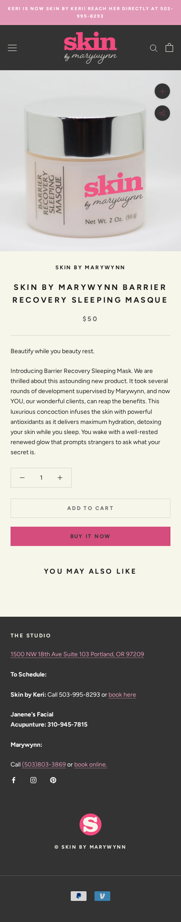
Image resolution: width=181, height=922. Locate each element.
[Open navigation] (12, 47)
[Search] (154, 47)
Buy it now (90, 536)
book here (122, 694)
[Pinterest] (53, 779)
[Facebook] (14, 779)
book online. (90, 764)
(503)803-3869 (44, 764)
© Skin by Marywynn (90, 847)
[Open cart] (169, 47)
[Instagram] (33, 779)
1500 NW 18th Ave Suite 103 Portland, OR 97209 (77, 654)
